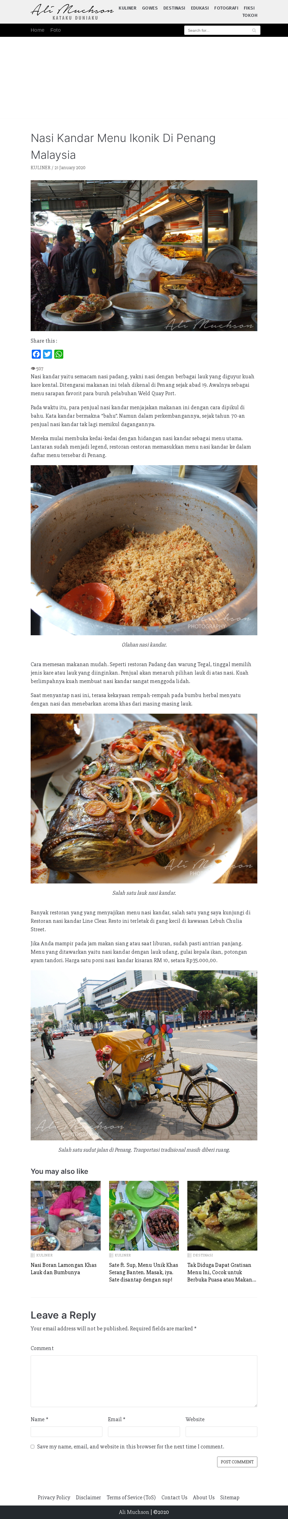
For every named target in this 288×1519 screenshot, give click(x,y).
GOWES (150, 8)
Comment (42, 1348)
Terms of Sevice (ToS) (131, 1497)
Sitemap (230, 1497)
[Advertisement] (144, 79)
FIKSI (249, 8)
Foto (55, 30)
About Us (204, 1497)
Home (38, 30)
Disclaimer (88, 1497)
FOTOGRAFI (226, 8)
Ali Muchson (134, 1512)
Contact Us (174, 1497)
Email (116, 1419)
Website (195, 1419)
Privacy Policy (54, 1497)
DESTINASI (174, 8)
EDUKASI (200, 8)
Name (39, 1419)
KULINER (127, 8)
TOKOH (249, 15)
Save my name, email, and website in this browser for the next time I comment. (130, 1446)
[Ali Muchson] (72, 12)
